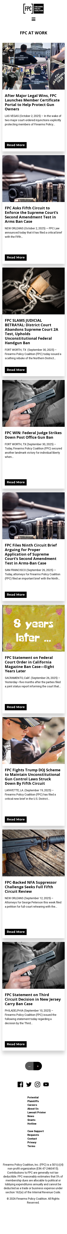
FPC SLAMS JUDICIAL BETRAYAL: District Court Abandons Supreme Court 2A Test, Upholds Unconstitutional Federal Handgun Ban (31, 331)
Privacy (31, 1142)
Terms (31, 1146)
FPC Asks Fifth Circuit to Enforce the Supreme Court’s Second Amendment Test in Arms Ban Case (31, 214)
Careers (32, 1104)
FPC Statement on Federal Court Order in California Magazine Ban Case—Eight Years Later (29, 664)
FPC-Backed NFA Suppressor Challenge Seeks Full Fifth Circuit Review (31, 887)
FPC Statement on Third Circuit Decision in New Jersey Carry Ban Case (33, 999)
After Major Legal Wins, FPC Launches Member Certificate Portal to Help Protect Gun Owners (32, 102)
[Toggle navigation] (33, 19)
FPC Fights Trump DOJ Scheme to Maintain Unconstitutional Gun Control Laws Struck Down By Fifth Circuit (32, 776)
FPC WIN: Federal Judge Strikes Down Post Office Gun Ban (33, 435)
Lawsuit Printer (36, 1112)
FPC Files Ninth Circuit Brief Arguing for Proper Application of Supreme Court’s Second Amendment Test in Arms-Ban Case (31, 554)
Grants (31, 1119)
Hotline (31, 1123)
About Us (32, 1108)
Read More (16, 145)
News (30, 1116)
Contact (32, 1138)
